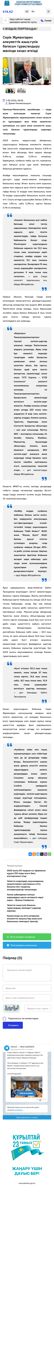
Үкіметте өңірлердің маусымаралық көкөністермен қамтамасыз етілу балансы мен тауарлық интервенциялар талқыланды (25, 885)
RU (33, 11)
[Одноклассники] (34, 854)
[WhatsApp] (49, 854)
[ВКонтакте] (30, 854)
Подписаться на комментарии (23, 1018)
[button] (6, 71)
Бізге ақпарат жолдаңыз (22, 936)
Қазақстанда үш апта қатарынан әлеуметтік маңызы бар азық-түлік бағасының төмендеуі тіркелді (24, 918)
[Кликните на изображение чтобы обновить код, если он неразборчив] (11, 1008)
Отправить (13, 1025)
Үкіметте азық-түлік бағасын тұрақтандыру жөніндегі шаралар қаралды (24, 908)
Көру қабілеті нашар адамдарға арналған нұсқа (23, 20)
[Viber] (45, 854)
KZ (27, 11)
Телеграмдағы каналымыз (24, 945)
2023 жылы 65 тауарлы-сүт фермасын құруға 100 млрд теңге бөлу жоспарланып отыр (26, 873)
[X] (41, 854)
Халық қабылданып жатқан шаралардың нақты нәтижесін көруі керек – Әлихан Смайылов (25, 897)
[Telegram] (38, 854)
